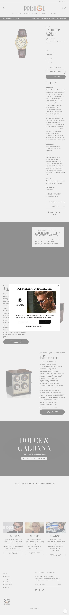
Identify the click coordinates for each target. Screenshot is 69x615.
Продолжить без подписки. (34, 326)
